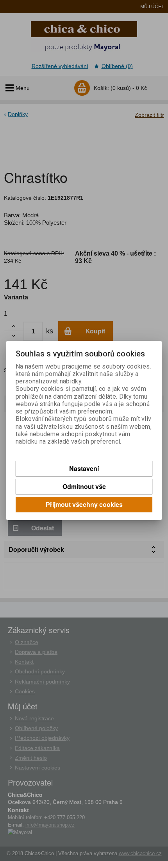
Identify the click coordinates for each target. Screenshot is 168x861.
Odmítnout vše (84, 486)
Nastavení (84, 468)
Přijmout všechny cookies (84, 504)
